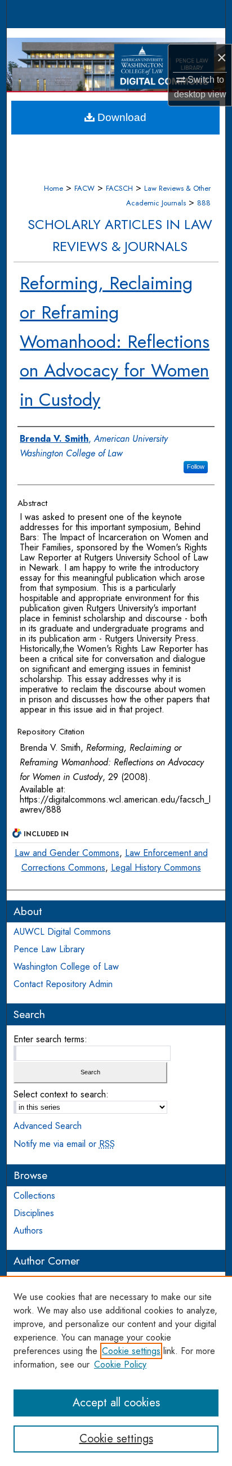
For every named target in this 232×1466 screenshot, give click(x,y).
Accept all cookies (116, 1403)
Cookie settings (131, 1350)
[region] (116, 1371)
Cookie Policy (120, 1364)
